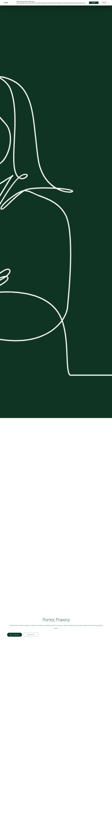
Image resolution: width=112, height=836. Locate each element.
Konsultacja (31, 634)
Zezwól (94, 2)
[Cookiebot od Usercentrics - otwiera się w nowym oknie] (6, 2)
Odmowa (104, 2)
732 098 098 (15, 634)
